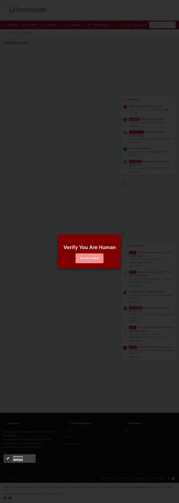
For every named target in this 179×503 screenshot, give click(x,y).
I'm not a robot (89, 258)
